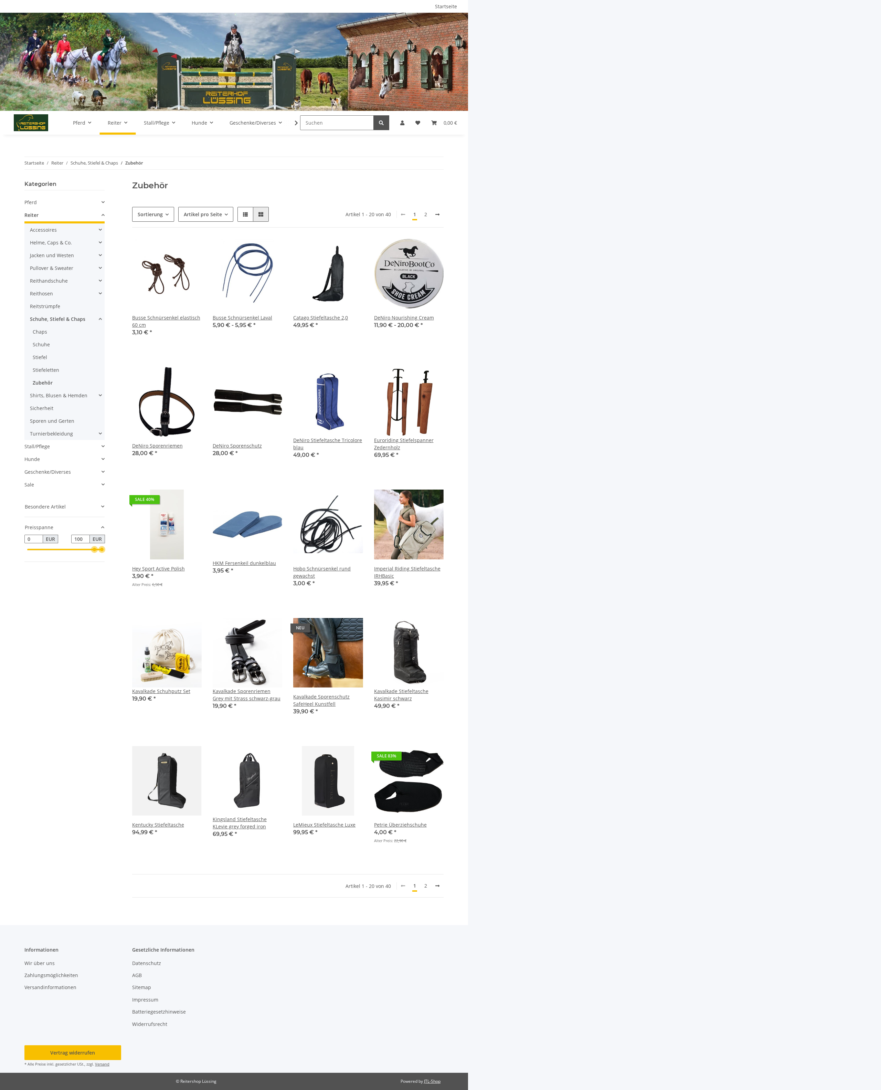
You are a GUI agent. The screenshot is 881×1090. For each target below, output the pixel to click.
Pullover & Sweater (51, 268)
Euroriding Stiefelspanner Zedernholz (404, 444)
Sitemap (141, 987)
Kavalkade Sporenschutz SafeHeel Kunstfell (321, 700)
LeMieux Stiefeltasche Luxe (324, 824)
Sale (29, 484)
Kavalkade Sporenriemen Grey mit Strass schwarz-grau (246, 695)
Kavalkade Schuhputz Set (161, 691)
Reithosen (41, 293)
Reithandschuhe (49, 280)
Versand (102, 1064)
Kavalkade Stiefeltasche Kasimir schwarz (401, 695)
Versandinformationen (50, 987)
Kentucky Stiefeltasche (158, 824)
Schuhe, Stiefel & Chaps (57, 319)
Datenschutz (146, 963)
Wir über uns (39, 963)
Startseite (446, 6)
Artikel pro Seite (203, 214)
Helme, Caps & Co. (51, 242)
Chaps (40, 331)
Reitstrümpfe (45, 306)
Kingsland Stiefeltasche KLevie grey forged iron (240, 823)
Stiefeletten (46, 370)
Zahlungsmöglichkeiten (51, 975)
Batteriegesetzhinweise (159, 1011)
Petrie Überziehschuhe (400, 824)
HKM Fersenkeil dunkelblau (244, 563)
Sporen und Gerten (52, 421)
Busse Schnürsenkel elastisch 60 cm (166, 321)
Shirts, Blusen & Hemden (58, 395)
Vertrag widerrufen (72, 1052)
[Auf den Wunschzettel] (351, 378)
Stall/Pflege (37, 446)
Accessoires (43, 230)
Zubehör (43, 382)
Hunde (32, 459)
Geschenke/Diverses (47, 472)
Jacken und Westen (52, 255)
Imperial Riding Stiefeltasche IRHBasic (407, 572)
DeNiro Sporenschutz (237, 445)
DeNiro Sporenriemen (157, 445)
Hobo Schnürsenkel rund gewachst (322, 572)
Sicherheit (41, 408)
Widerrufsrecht (149, 1024)
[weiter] (437, 214)
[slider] (94, 550)
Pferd (30, 202)
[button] (402, 123)
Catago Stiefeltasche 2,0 (320, 317)
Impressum (145, 999)
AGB (137, 975)
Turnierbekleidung (51, 433)
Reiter (31, 215)
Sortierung (150, 214)
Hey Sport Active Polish (158, 568)
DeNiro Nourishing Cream (404, 317)
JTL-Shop (432, 1081)
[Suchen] (381, 122)
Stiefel (40, 357)
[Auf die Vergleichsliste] (333, 378)
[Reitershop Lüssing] (31, 122)
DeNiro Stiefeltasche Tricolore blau (327, 444)
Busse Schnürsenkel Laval (242, 317)
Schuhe (41, 344)
